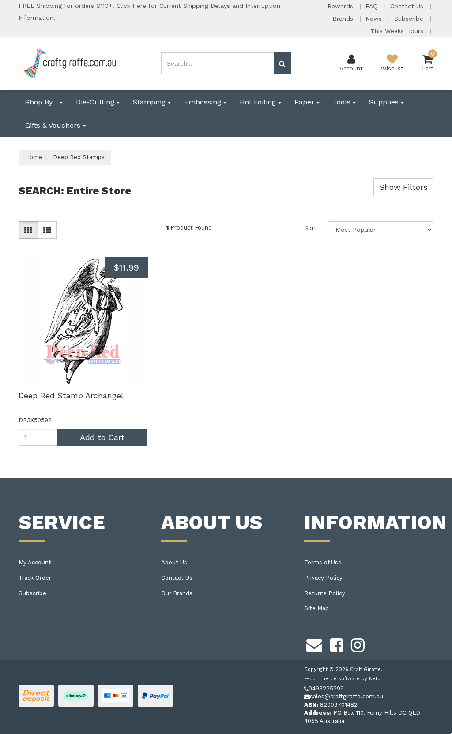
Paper (305, 102)
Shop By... (42, 102)
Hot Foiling (259, 102)
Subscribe (410, 18)
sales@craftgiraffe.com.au (346, 696)
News (374, 18)
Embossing (203, 102)
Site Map (316, 608)
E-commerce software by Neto (342, 679)
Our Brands (176, 593)
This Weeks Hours (398, 30)
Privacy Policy (323, 578)
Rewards (341, 6)
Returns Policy (324, 593)
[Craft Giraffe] (70, 62)
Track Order (35, 578)
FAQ (372, 6)
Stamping (150, 102)
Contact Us (408, 6)
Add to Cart (102, 437)
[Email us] (314, 644)
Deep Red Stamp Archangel (71, 395)
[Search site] (282, 63)
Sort (310, 228)
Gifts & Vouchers (54, 125)
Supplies (385, 102)
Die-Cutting (96, 102)
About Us (174, 562)
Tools (343, 102)
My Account (35, 562)
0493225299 (326, 688)
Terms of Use (323, 562)
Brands (343, 18)
